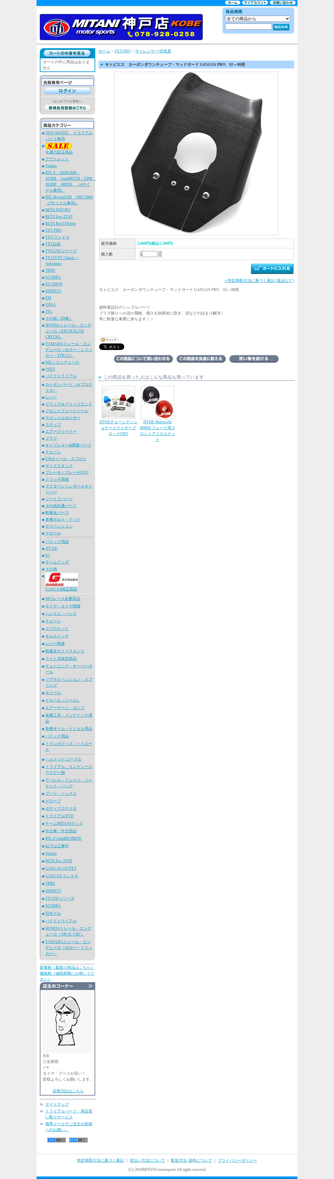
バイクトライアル (61, 376)
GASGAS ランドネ (61, 876)
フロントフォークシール (66, 411)
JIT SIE (51, 548)
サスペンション (59, 526)
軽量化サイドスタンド (64, 651)
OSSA (50, 304)
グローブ (53, 801)
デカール (53, 533)
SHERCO (53, 291)
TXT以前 (53, 244)
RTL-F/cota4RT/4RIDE (63, 838)
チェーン (53, 452)
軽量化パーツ (57, 512)
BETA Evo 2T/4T (58, 861)
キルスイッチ (57, 636)
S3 (47, 555)
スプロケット (57, 628)
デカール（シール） (63, 700)
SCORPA (53, 277)
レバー (51, 397)
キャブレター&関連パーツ (68, 445)
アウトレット (57, 159)
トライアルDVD (59, 816)
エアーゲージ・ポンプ (64, 708)
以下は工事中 (57, 846)
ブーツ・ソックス (61, 793)
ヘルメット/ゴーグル (63, 759)
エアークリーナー (61, 431)
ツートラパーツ (59, 499)
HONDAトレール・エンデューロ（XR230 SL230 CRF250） (68, 331)
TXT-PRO (53, 230)
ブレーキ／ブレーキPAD (66, 472)
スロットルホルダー (63, 417)
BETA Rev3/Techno (60, 223)
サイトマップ (57, 1104)
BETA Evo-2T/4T (59, 216)
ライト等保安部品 (61, 658)
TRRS (50, 270)
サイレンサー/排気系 (153, 51)
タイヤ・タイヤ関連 (63, 606)
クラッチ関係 (57, 479)
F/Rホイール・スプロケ (65, 459)
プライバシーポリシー (237, 1160)
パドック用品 (57, 541)
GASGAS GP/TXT (60, 868)
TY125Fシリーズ (59, 898)
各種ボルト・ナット (63, 519)
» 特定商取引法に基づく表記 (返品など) (259, 280)
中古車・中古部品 (61, 831)
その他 (51, 569)
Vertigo (51, 166)
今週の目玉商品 (59, 152)
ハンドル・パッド (61, 613)
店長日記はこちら (68, 1091)
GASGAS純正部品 (61, 589)
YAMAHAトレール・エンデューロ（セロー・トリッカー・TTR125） (68, 350)
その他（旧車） (59, 318)
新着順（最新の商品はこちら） (67, 967)
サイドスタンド (59, 465)
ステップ (53, 424)
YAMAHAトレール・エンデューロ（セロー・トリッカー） (68, 947)
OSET (50, 369)
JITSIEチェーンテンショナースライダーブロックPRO (118, 428)
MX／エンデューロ (62, 362)
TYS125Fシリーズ (61, 251)
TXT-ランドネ (57, 237)
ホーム (104, 51)
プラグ (51, 438)
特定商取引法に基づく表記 (100, 1160)
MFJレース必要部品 (62, 598)
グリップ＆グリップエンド (68, 404)
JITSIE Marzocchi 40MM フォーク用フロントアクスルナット (157, 431)
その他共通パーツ (61, 505)
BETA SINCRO (57, 210)
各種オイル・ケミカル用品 (68, 728)
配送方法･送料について (191, 1160)
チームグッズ (57, 562)
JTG (48, 311)
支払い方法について (147, 1160)
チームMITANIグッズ (64, 823)
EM (48, 298)
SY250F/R (53, 284)
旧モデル (53, 913)
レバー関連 (55, 643)
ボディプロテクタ (61, 808)
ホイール (53, 693)
